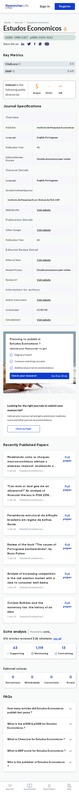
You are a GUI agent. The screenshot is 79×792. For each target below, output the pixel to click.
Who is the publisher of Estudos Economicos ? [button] (36, 764)
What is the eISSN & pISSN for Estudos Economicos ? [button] (32, 726)
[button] (19, 64)
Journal (19, 22)
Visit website (44, 209)
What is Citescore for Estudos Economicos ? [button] (36, 739)
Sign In (45, 6)
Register (65, 6)
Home (7, 22)
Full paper (67, 459)
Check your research (39, 375)
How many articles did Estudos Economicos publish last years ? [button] (35, 710)
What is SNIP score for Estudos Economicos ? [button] (36, 751)
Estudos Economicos (38, 22)
